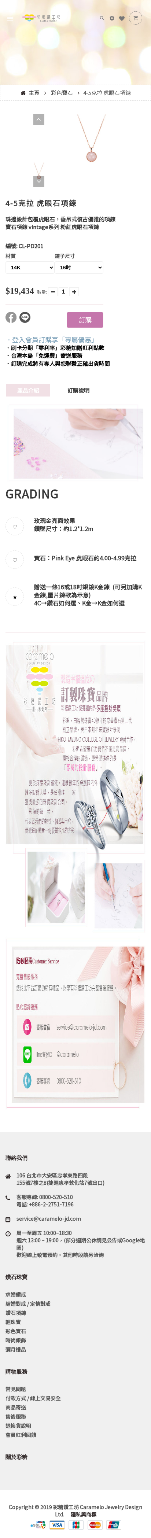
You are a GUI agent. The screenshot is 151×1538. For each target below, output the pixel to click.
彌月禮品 (15, 1349)
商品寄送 (15, 1407)
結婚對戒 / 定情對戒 (28, 1303)
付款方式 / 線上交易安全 (33, 1398)
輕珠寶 (13, 1321)
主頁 (34, 92)
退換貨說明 (18, 1425)
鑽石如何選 (61, 602)
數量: (42, 292)
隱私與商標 (83, 1514)
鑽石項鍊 (15, 1312)
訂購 (85, 319)
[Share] (12, 320)
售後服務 (15, 1416)
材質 (10, 255)
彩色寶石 (62, 92)
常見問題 (15, 1389)
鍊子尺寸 (65, 255)
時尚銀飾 (15, 1340)
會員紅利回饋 (20, 1434)
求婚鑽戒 (15, 1294)
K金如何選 (111, 602)
